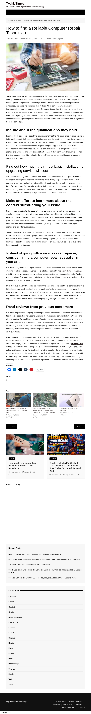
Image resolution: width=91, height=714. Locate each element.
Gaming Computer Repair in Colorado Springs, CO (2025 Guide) (16, 410)
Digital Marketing (15, 617)
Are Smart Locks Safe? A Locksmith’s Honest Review (29, 565)
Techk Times (15, 3)
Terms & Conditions (75, 702)
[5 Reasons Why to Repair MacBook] (71, 400)
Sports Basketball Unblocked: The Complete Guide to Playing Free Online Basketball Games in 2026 (45, 571)
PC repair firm (77, 344)
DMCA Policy (68, 705)
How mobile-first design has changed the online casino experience (22, 466)
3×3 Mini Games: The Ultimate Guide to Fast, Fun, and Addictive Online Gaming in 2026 (42, 578)
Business (12, 597)
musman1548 (13, 39)
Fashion (11, 628)
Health (11, 643)
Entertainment (13, 622)
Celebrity (12, 607)
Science (54, 39)
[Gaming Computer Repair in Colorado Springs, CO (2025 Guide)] (18, 400)
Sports (60, 39)
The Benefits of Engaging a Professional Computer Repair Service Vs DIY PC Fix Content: (44, 410)
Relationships (13, 664)
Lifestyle (11, 648)
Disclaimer (56, 705)
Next (78, 427)
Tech (10, 679)
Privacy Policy (60, 702)
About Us (79, 705)
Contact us (81, 707)
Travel (10, 684)
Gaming (53, 458)
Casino (48, 39)
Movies (11, 653)
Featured (12, 633)
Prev (13, 427)
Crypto (11, 612)
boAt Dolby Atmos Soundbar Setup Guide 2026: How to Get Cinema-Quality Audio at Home (44, 559)
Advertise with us (68, 707)
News (10, 659)
